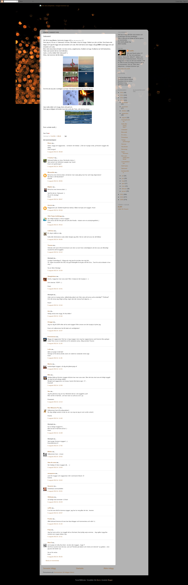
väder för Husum (123, 209)
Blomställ (124, 132)
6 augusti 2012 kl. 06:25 (55, 556)
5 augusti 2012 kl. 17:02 (55, 445)
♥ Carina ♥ (51, 158)
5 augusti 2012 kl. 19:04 (55, 467)
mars (123, 186)
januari (124, 191)
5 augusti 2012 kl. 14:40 (55, 418)
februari (124, 188)
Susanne (50, 486)
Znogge (50, 322)
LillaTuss (51, 230)
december (125, 102)
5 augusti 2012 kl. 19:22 (55, 480)
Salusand (124, 168)
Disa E (50, 542)
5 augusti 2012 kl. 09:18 (55, 210)
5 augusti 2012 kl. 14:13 (55, 402)
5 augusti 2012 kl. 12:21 (55, 369)
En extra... (124, 135)
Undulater (124, 129)
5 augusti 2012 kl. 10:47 (55, 330)
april (123, 183)
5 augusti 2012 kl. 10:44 (55, 305)
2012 (122, 100)
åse (49, 311)
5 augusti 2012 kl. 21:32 (55, 524)
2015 (122, 92)
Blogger (110, 580)
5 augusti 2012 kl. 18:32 (55, 456)
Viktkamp (51, 497)
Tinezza (50, 245)
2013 (122, 97)
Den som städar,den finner (125, 157)
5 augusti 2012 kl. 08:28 (55, 152)
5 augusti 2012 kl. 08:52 (55, 166)
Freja (49, 529)
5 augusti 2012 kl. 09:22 (55, 225)
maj (123, 181)
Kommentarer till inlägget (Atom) (64, 572)
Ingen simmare (124, 152)
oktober (124, 111)
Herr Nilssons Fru (53, 407)
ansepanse (51, 473)
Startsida (79, 568)
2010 (122, 197)
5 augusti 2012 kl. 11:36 (55, 358)
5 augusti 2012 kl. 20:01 (55, 491)
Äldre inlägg (109, 568)
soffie (49, 508)
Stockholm (124, 146)
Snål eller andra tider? (124, 125)
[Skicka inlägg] (65, 136)
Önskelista (124, 137)
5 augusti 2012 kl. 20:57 (55, 513)
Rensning (124, 149)
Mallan (50, 451)
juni (123, 178)
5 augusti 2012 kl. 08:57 (55, 199)
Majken (50, 187)
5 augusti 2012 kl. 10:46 (55, 316)
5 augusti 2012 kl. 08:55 (55, 181)
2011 (121, 194)
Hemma (123, 144)
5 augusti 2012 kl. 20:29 (55, 502)
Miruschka (51, 172)
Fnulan (50, 519)
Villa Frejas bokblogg (55, 216)
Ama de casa (52, 462)
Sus (49, 391)
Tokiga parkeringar (125, 140)
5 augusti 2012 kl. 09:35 (55, 239)
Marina (50, 364)
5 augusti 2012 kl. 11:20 (55, 343)
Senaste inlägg (49, 568)
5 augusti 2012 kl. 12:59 (55, 385)
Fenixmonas (52, 336)
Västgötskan (52, 276)
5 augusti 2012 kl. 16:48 (55, 433)
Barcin (99, 580)
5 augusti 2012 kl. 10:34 (55, 270)
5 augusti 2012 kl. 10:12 (55, 252)
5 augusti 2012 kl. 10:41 (55, 289)
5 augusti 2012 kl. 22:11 (55, 536)
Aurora (50, 205)
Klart (120, 207)
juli (123, 176)
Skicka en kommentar (52, 560)
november (125, 106)
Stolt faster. (124, 166)
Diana (49, 143)
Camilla (131, 50)
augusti (124, 117)
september (125, 113)
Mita (49, 375)
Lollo (49, 349)
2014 (122, 95)
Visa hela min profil (124, 68)
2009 (122, 199)
